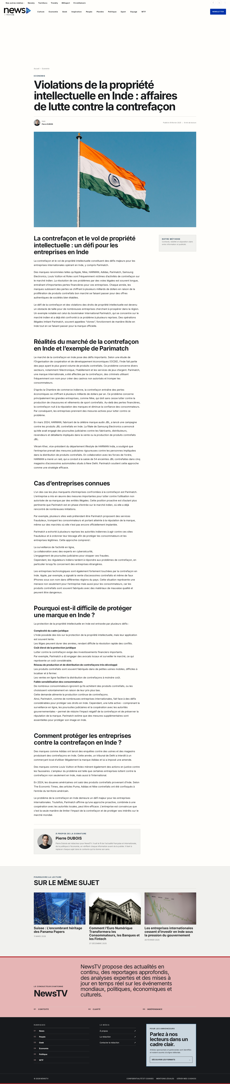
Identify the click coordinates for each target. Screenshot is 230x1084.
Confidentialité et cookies (140, 1079)
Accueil (36, 68)
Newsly (31, 3)
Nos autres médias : (15, 3)
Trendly (54, 3)
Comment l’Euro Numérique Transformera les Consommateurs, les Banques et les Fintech (114, 933)
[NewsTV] (17, 11)
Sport (123, 12)
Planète (100, 12)
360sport (65, 3)
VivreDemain (79, 3)
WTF (143, 12)
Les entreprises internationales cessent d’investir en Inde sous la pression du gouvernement (169, 931)
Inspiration (76, 12)
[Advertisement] (115, 38)
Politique (112, 12)
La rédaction (118, 1037)
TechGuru (42, 3)
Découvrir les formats (171, 1060)
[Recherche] (225, 2)
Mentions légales (165, 1079)
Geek (64, 12)
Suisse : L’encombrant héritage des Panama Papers (58, 930)
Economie (53, 12)
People (89, 12)
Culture (40, 12)
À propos (118, 1031)
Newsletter (218, 12)
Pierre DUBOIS (69, 838)
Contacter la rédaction (118, 1042)
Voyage (133, 12)
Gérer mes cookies (186, 1079)
